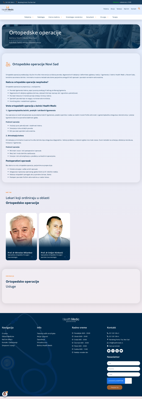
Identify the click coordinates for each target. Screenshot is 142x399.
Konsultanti (90, 17)
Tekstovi (119, 9)
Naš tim (126, 9)
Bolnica (20, 43)
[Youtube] (121, 351)
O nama (5, 333)
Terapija (115, 17)
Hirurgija (103, 17)
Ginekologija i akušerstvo (74, 17)
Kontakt (133, 9)
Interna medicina (54, 17)
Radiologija (41, 17)
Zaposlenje (41, 339)
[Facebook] (109, 351)
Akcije (113, 9)
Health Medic (13, 43)
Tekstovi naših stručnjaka (46, 333)
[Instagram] (113, 351)
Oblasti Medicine (8, 336)
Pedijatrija (27, 17)
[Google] (117, 351)
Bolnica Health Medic (44, 345)
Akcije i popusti (42, 336)
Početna (106, 9)
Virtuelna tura (42, 342)
